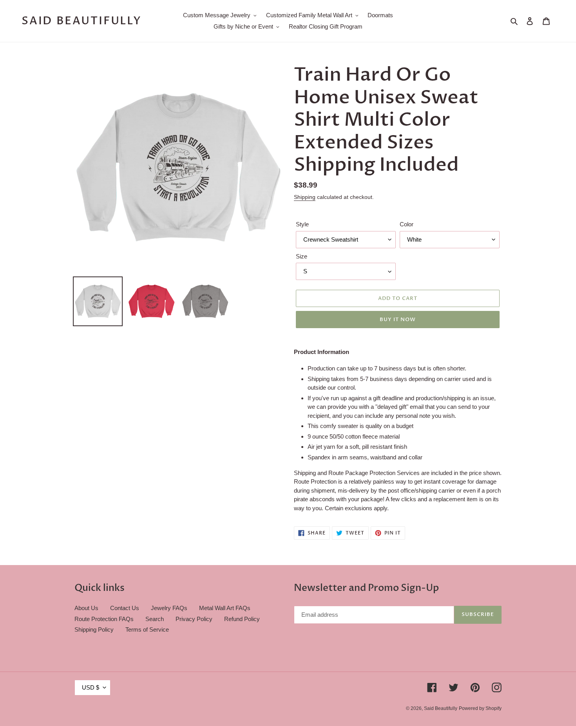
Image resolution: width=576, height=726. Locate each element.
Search (154, 619)
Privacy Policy (194, 619)
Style (302, 224)
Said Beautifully (82, 21)
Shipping (304, 197)
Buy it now (398, 319)
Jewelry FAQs (169, 608)
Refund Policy (242, 619)
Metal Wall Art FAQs (224, 608)
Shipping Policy (94, 629)
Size (301, 256)
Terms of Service (147, 629)
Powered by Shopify (480, 708)
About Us (86, 608)
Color (406, 224)
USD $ (90, 687)
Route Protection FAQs (104, 619)
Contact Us (124, 608)
